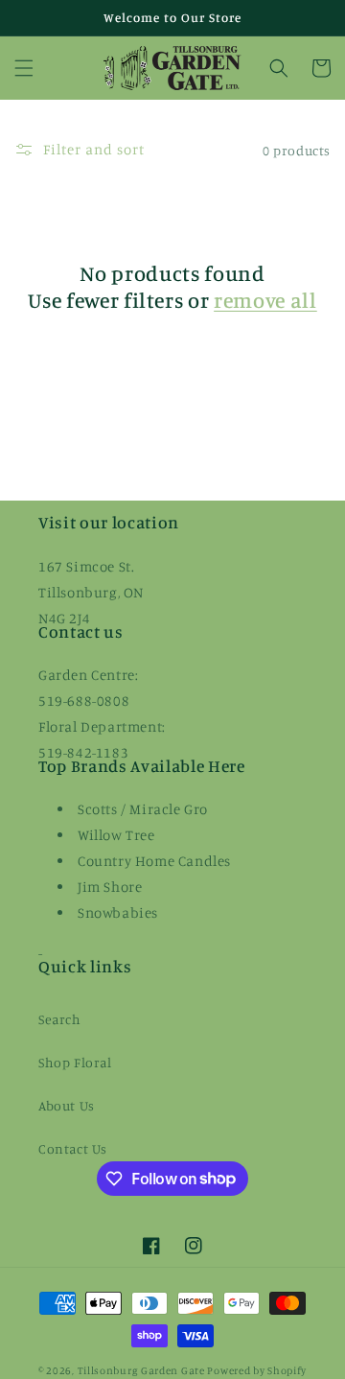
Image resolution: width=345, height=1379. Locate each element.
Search (59, 1019)
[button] (24, 68)
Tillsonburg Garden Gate (141, 1370)
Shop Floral (75, 1062)
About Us (66, 1105)
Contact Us (72, 1148)
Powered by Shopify (257, 1370)
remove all (265, 300)
